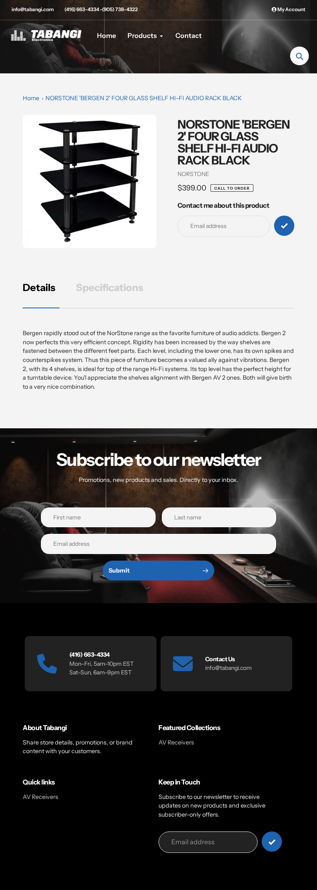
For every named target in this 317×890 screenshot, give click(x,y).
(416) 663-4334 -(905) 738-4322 (101, 9)
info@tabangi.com (33, 9)
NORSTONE (193, 174)
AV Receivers (176, 742)
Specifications (109, 288)
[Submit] (272, 841)
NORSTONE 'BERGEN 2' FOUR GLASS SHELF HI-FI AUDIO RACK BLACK (143, 98)
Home (31, 98)
